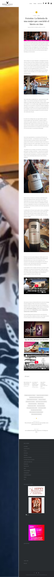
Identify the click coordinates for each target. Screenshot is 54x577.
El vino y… (25, 450)
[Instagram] (38, 572)
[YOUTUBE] (51, 3)
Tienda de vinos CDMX (32, 405)
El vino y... (35, 15)
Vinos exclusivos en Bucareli (36, 414)
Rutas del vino (26, 466)
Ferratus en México (42, 399)
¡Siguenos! (26, 543)
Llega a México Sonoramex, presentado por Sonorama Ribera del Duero (43, 384)
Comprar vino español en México (42, 395)
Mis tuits (25, 563)
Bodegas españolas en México (30, 395)
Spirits (25, 468)
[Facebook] (34, 572)
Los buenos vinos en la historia (29, 459)
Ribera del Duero (41, 403)
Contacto (40, 3)
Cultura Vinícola (26, 448)
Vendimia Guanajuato (27, 474)
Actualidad (26, 446)
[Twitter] (36, 572)
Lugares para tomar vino (28, 461)
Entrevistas (26, 453)
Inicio (31, 3)
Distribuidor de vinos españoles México (36, 397)
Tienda (34, 3)
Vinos (39, 15)
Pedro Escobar (34, 27)
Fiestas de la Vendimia (27, 457)
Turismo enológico (27, 470)
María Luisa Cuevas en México (41, 401)
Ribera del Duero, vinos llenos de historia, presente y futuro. (27, 383)
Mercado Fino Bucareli (32, 403)
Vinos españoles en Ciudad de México (36, 412)
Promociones (26, 464)
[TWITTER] (46, 3)
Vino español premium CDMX (32, 407)
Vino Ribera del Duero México (36, 410)
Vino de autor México (41, 405)
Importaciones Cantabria (30, 401)
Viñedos (25, 477)
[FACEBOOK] (43, 3)
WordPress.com (44, 574)
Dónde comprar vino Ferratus (32, 399)
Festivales (25, 455)
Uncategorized (26, 472)
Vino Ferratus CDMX (42, 407)
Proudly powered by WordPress (31, 574)
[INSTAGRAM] (48, 3)
